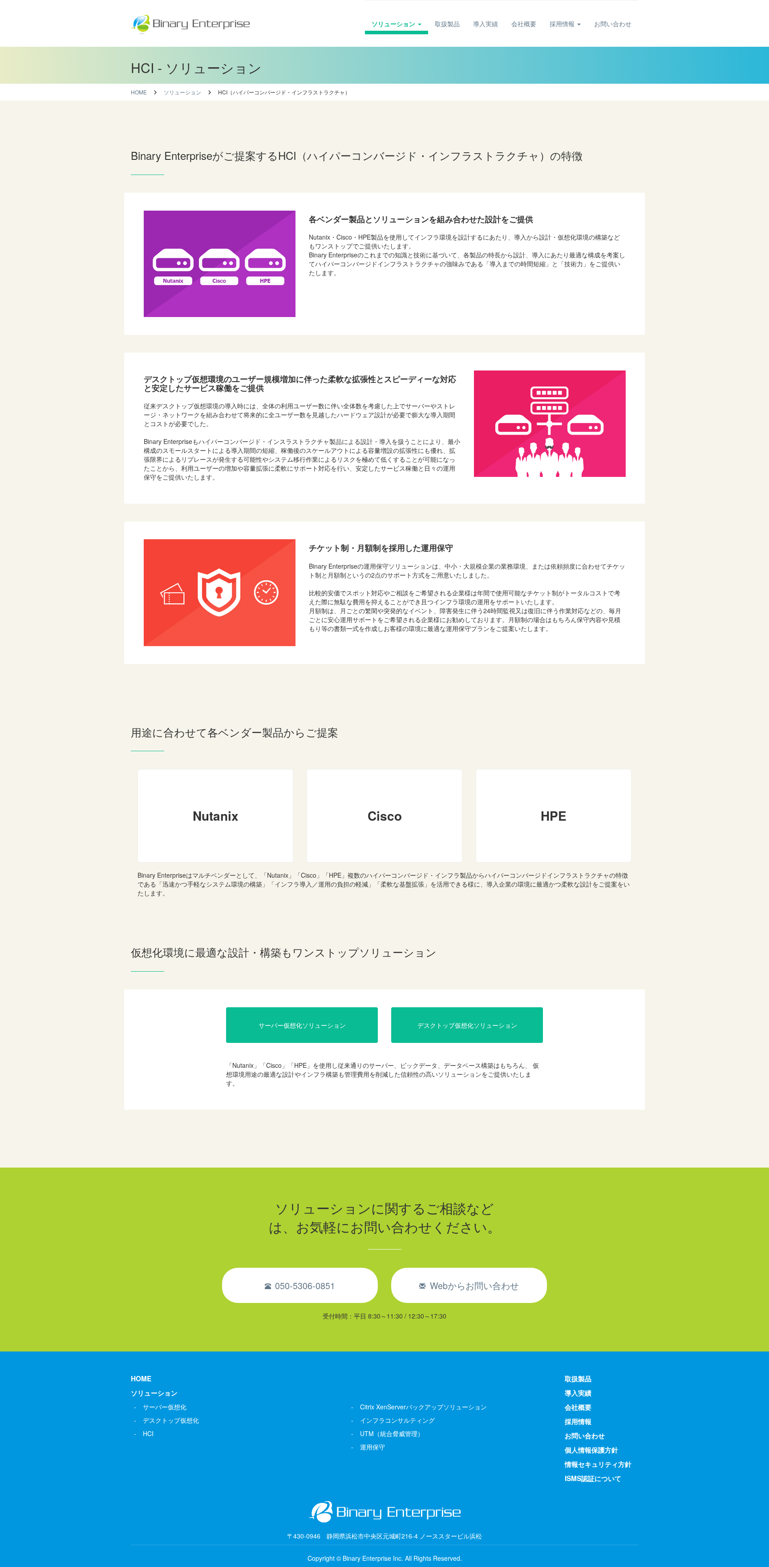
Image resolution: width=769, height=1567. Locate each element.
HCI (148, 1433)
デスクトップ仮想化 (171, 1420)
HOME (141, 1379)
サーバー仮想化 (164, 1406)
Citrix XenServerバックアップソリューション (423, 1406)
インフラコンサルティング (397, 1420)
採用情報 (563, 23)
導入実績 (485, 23)
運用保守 (372, 1446)
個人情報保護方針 (591, 1450)
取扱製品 (447, 23)
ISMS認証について (593, 1478)
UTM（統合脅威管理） (392, 1433)
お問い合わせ (612, 23)
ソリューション (394, 23)
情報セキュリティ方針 (598, 1464)
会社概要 (523, 23)
